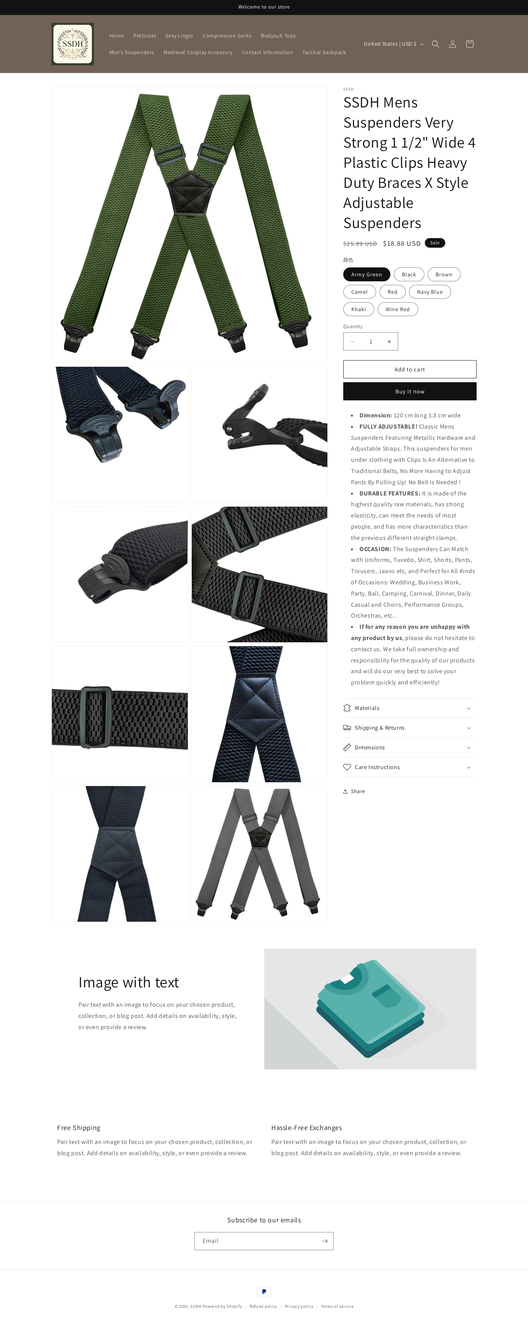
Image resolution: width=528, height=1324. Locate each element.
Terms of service (337, 1306)
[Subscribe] (324, 1241)
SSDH (195, 1306)
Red (393, 291)
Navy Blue (430, 291)
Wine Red (398, 309)
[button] (435, 44)
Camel (359, 291)
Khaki (358, 309)
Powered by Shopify (222, 1306)
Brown (444, 274)
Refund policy (263, 1306)
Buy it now (410, 391)
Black (409, 274)
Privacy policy (299, 1306)
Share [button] (358, 791)
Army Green (366, 274)
